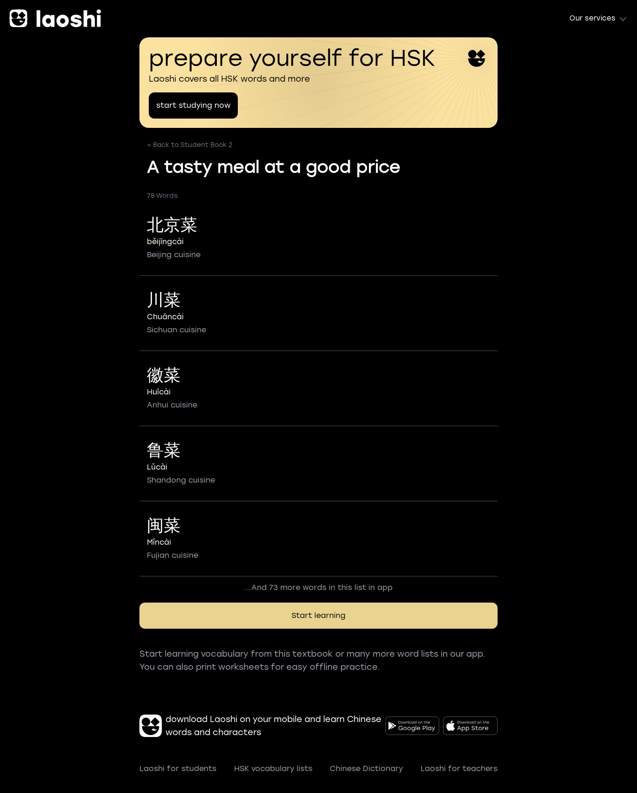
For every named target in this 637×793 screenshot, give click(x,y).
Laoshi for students (177, 768)
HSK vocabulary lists (273, 768)
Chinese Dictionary (366, 768)
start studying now (193, 105)
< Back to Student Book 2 (190, 145)
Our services (592, 18)
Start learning (318, 615)
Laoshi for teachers (459, 768)
